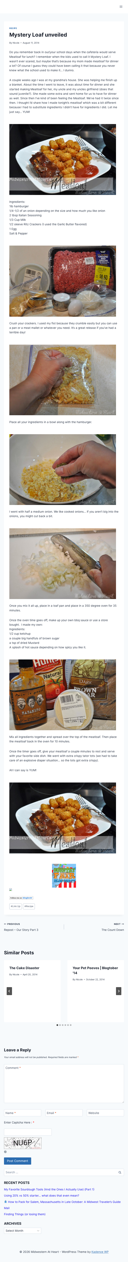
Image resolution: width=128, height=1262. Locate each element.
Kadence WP (100, 1252)
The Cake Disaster (24, 968)
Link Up (15, 906)
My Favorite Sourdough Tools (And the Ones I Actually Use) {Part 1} (49, 1189)
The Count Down (113, 927)
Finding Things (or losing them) (25, 1214)
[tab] (57, 1025)
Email (51, 1113)
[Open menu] (121, 6)
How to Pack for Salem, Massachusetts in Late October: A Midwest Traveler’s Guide (64, 1202)
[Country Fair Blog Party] (64, 875)
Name (11, 1113)
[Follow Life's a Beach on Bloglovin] (64, 898)
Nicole (16, 42)
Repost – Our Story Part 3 (21, 927)
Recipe (13, 28)
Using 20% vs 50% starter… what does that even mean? (41, 1195)
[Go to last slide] (9, 991)
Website (93, 1113)
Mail (7, 1208)
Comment (13, 1068)
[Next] (118, 991)
